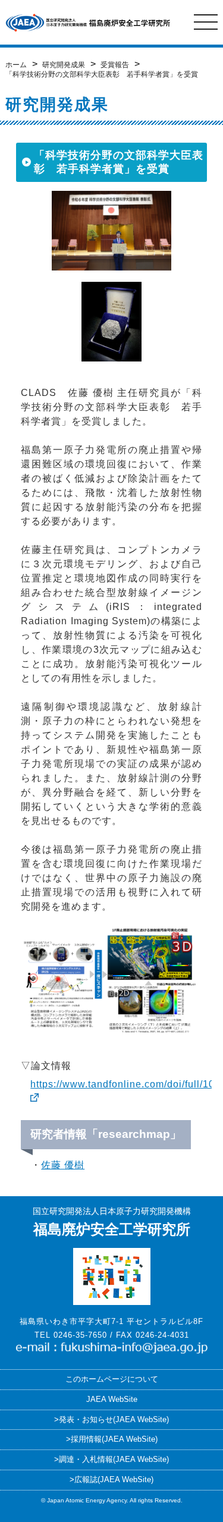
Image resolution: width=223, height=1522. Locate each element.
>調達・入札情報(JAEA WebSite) (111, 1459)
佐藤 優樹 (62, 1165)
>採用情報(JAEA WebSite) (112, 1439)
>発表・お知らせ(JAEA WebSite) (111, 1419)
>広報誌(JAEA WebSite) (111, 1479)
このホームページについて (111, 1379)
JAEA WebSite (111, 1399)
